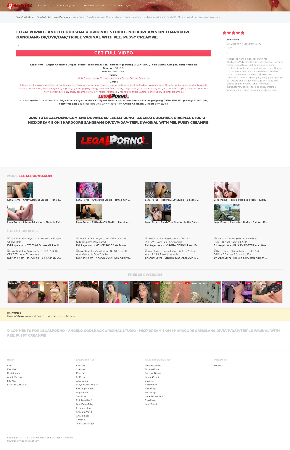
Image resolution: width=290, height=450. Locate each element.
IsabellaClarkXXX (154, 396)
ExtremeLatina (83, 408)
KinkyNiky (150, 389)
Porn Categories (66, 6)
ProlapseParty (152, 369)
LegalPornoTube (84, 404)
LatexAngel (151, 404)
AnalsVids (81, 420)
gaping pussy (89, 89)
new (240, 87)
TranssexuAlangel (120, 6)
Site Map (11, 381)
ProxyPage (150, 393)
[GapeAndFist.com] (20, 5)
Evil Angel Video (84, 389)
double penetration (30, 89)
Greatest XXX (234, 44)
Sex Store (81, 396)
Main (9, 365)
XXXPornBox (83, 416)
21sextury (81, 373)
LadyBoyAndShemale (87, 385)
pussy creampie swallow (83, 92)
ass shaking (256, 68)
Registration (13, 373)
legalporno (232, 59)
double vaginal (248, 78)
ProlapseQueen (153, 373)
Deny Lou (246, 65)
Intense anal (258, 65)
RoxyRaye (150, 400)
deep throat (165, 85)
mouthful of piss (251, 84)
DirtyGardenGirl (153, 365)
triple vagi (270, 90)
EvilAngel (81, 377)
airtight (240, 68)
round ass (259, 90)
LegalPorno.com (252, 44)
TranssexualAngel (85, 424)
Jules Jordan (82, 381)
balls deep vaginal (262, 71)
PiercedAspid (152, 377)
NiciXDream (251, 62)
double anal (240, 74)
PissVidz (80, 365)
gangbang (261, 78)
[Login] (278, 5)
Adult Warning (14, 377)
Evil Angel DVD (84, 400)
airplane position (44, 85)
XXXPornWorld (84, 412)
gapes (270, 78)
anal (247, 68)
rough (239, 90)
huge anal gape (265, 81)
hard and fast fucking (244, 81)
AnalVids (239, 62)
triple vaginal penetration (146, 92)
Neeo (260, 62)
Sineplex (80, 369)
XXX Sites (43, 6)
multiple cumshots (197, 89)
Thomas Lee (270, 62)
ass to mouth (270, 68)
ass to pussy (109, 85)
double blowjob (255, 74)
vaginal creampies (173, 92)
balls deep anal (244, 71)
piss (257, 87)
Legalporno (82, 393)
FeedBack (12, 369)
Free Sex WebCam (94, 6)
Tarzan (237, 65)
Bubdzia (149, 381)
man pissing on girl (155, 89)
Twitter (217, 365)
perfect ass (248, 87)
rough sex (248, 90)
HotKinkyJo (151, 385)
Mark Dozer (122, 78)
